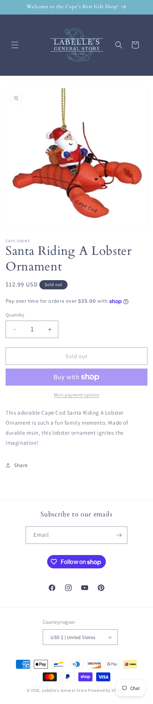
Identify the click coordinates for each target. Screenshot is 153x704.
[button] (15, 45)
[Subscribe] (119, 535)
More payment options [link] (77, 395)
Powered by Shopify (107, 690)
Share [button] (21, 465)
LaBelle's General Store (64, 690)
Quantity (15, 315)
